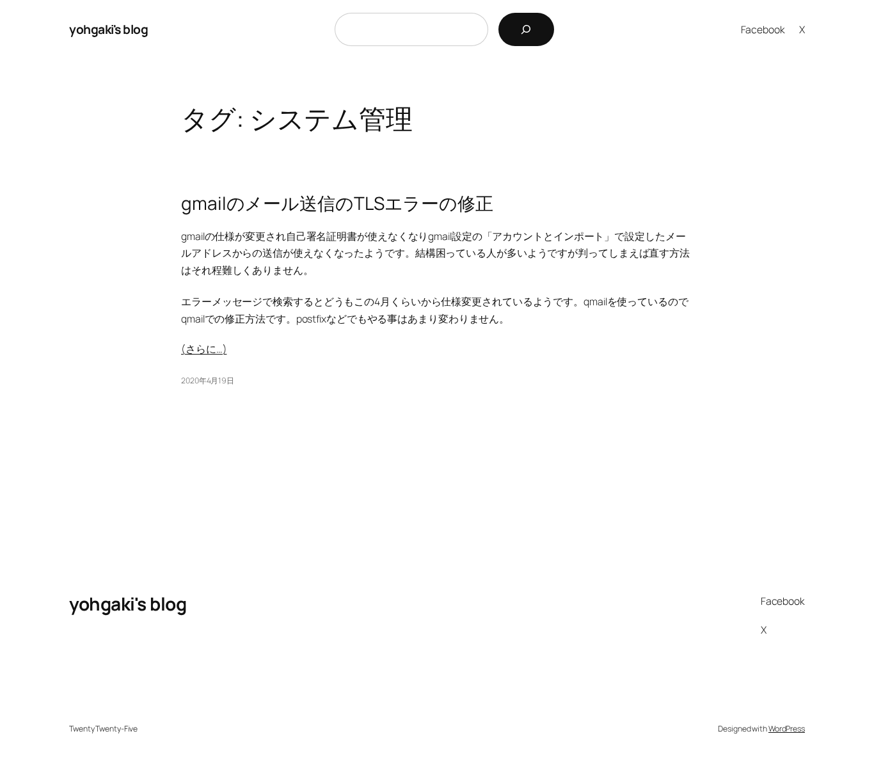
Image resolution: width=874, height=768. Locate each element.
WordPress (786, 728)
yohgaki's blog (108, 29)
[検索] (526, 29)
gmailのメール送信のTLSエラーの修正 (337, 203)
